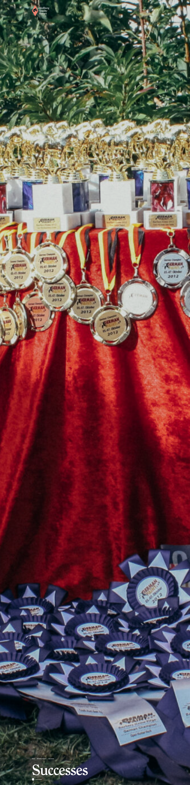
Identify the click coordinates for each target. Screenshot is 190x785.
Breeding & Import (41, 758)
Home (33, 758)
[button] (145, 9)
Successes (51, 758)
